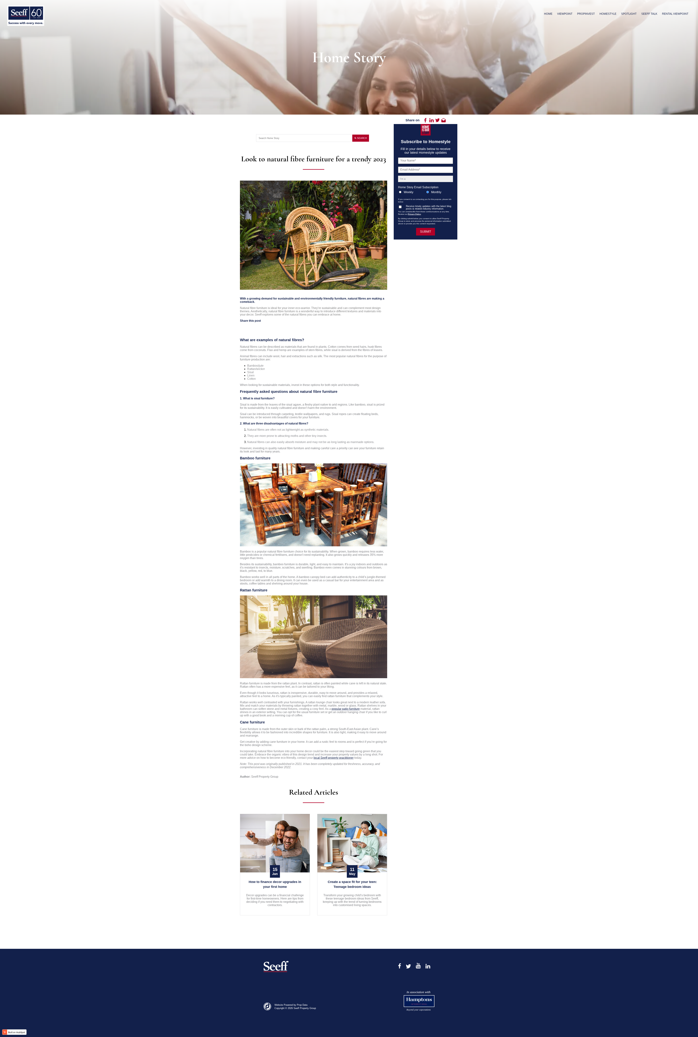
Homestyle (607, 13)
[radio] (412, 192)
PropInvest (586, 13)
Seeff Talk (649, 13)
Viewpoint (564, 13)
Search (361, 138)
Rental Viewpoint (675, 13)
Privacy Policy (414, 214)
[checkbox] (425, 192)
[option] (313, 235)
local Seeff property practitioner (334, 757)
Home (548, 13)
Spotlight (629, 13)
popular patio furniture (346, 708)
